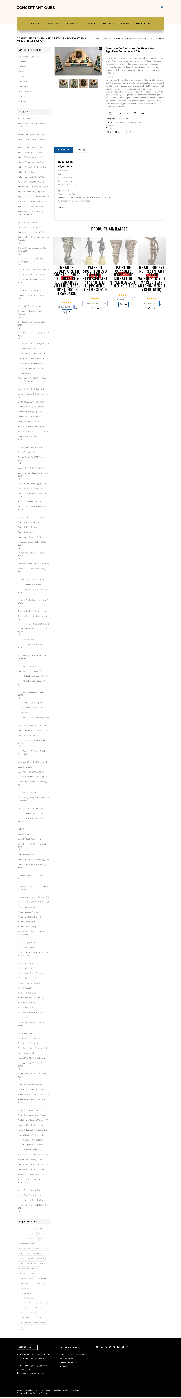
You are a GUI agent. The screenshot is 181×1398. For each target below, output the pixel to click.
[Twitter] (97, 1347)
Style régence (41, 1303)
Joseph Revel (24, 767)
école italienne (39, 1323)
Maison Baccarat (25, 907)
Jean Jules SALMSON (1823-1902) (32, 730)
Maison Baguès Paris (27, 912)
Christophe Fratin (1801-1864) (30, 306)
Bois (33, 1234)
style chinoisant (25, 1278)
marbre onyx (41, 1258)
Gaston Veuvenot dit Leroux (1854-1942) (33, 590)
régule (33, 1273)
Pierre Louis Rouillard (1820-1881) (32, 1094)
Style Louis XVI (25, 1288)
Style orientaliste (25, 1303)
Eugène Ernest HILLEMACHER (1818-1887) (33, 474)
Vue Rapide (69, 311)
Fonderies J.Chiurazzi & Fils (30, 537)
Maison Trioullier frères (28, 983)
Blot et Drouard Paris (27, 222)
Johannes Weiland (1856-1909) (31, 762)
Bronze (22, 1239)
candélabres (32, 1239)
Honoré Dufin (23, 713)
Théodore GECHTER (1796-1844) (32, 1165)
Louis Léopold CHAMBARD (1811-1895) (32, 845)
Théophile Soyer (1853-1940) (30, 1169)
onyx (41, 1263)
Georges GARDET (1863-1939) (31, 611)
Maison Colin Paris (26, 927)
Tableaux (22, 101)
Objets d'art (23, 82)
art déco (120, 123)
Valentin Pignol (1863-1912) (29, 1174)
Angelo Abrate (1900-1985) (29, 162)
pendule (35, 1268)
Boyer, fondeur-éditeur (27, 227)
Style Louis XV (39, 1283)
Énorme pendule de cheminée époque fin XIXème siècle (160, 51)
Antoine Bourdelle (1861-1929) (31, 167)
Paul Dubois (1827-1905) (28, 1038)
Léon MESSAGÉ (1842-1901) (30, 813)
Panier (125, 23)
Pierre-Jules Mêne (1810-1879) (31, 1115)
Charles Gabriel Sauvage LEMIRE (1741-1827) (32, 249)
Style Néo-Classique (26, 1293)
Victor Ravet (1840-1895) (28, 1195)
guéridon (37, 1249)
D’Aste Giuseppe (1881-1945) (30, 354)
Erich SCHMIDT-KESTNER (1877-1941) (31, 437)
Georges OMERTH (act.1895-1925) (32, 624)
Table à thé (40, 1308)
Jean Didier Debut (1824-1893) (31, 726)
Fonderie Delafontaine (27, 522)
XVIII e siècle (24, 1318)
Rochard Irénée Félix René (29, 1150)
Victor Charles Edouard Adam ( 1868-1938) (31, 1180)
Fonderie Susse (24, 532)
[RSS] (106, 1347)
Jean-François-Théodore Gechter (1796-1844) (32, 752)
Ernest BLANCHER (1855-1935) (31, 447)
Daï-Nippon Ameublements (29, 358)
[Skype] (123, 1347)
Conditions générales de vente (73, 1354)
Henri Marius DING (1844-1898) (31, 676)
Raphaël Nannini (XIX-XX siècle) (31, 1130)
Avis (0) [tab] (81, 150)
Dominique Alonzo (26, 373)
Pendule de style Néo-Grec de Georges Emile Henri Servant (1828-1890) (163, 51)
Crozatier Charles (25, 349)
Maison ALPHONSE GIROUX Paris (32, 902)
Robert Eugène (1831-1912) (29, 1145)
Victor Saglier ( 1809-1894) (29, 1200)
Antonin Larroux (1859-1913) (30, 177)
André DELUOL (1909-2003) (30, 157)
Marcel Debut (24, 988)
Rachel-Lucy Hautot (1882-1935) (31, 1120)
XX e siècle (37, 1318)
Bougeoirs (42, 1234)
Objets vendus (105, 38)
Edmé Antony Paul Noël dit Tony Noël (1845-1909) (32, 379)
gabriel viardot (24, 1249)
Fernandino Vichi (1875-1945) (30, 517)
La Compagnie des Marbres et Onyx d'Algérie (33, 799)
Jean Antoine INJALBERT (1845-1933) (33, 718)
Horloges (22, 62)
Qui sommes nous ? (68, 1362)
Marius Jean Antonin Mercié (29, 998)
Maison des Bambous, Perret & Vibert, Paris (31, 933)
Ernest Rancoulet (25, 452)
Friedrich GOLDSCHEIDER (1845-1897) (32, 570)
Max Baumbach (24, 1008)
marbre (30, 1258)
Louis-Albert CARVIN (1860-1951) (32, 860)
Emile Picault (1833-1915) (28, 412)
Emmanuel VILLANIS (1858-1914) (32, 431)
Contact (72, 23)
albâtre (22, 1229)
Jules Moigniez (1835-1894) (29, 772)
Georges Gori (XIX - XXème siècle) (33, 616)
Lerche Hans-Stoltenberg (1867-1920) (32, 819)
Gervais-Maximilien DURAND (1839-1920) (33, 630)
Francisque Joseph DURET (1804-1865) (32, 543)
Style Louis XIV (25, 1283)
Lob (20, 829)
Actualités (53, 23)
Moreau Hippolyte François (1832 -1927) (32, 1023)
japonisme (38, 1253)
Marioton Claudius (26, 993)
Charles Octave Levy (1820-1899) (32, 270)
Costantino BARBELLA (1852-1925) (32, 344)
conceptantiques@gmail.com (32, 1373)
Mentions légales (67, 1358)
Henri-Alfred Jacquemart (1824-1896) (31, 693)
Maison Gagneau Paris (27, 943)
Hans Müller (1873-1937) (28, 671)
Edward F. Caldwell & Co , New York (33, 394)
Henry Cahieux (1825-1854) (29, 703)
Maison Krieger (24, 963)
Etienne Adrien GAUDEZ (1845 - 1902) (31, 458)
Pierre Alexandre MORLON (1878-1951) (32, 1075)
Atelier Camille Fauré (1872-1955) (32, 187)
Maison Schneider (25, 978)
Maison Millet (23, 968)
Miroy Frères (23, 1018)
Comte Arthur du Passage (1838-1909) (32, 323)
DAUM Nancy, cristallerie (28, 363)
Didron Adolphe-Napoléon (29, 368)
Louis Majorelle (24, 855)
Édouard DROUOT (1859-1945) (31, 389)
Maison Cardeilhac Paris (28, 917)
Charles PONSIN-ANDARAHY (30, 275)
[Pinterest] (114, 1347)
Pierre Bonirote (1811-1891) (29, 1085)
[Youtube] (110, 1347)
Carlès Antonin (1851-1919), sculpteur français (33, 238)
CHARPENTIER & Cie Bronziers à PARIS (32, 296)
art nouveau (24, 1234)
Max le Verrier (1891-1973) (29, 1013)
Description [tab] (64, 150)
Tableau (30, 1308)
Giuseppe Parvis (25, 640)
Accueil (35, 23)
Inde (45, 1249)
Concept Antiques (36, 7)
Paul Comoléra (24, 1033)
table (21, 1308)
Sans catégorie (24, 91)
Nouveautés (23, 77)
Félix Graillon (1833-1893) (29, 489)
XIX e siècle (30, 1313)
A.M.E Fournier (24, 119)
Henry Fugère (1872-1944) (29, 708)
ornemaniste (24, 1268)
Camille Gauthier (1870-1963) (30, 232)
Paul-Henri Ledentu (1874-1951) (31, 1048)
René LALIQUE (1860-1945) (29, 1135)
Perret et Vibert (24, 1053)
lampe (22, 1258)
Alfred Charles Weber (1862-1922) (32, 139)
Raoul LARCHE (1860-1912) (29, 1125)
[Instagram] (127, 1347)
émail (21, 1327)
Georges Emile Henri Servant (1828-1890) (33, 601)
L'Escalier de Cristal (26, 793)
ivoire (29, 1253)
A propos (90, 23)
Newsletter (143, 23)
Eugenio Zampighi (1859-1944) (31, 484)
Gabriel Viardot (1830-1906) (30, 579)
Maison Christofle (25, 922)
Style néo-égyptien (133, 123)
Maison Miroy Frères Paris (29, 973)
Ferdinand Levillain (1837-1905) (31, 502)
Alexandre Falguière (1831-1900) (32, 135)
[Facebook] (93, 1347)
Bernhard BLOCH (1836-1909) (30, 207)
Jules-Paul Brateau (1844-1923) (31, 777)
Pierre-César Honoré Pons (29, 1110)
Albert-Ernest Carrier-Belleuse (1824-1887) (31, 125)
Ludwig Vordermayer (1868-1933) (32, 897)
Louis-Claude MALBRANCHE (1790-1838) (33, 866)
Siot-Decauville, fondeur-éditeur (31, 1155)
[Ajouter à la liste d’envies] (76, 307)
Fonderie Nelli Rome (27, 527)
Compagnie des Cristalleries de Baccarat (31, 312)
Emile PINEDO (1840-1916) (29, 417)
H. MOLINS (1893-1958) (28, 666)
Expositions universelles (28, 57)
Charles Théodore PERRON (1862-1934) (32, 281)
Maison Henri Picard (26, 947)
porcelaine (23, 1273)
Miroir (21, 1263)
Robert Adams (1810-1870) (29, 1140)
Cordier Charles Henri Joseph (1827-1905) (33, 334)
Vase (21, 1313)
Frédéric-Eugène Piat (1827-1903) (32, 564)
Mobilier (21, 72)
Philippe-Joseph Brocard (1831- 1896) (31, 1064)
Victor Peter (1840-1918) (28, 1190)
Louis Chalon (23, 834)
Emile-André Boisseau (27, 422)
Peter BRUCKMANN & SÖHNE (30, 1058)
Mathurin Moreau (25, 1003)
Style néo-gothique (26, 1298)
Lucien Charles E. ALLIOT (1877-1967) (31, 876)
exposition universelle (27, 1244)
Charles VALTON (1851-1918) (30, 290)
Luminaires (22, 67)
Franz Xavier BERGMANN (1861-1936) (31, 554)
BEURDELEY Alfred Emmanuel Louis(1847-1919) (31, 213)
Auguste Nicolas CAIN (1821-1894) (32, 197)
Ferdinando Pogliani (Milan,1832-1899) (32, 508)
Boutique (108, 23)
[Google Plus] (118, 1347)
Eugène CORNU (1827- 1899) (30, 468)
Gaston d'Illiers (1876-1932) (29, 584)
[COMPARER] (64, 311)
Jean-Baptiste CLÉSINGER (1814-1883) (32, 741)
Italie (21, 1253)
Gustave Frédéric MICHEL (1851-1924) (31, 646)
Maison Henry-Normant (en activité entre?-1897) (33, 953)
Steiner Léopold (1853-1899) (30, 1160)
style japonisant (41, 1278)
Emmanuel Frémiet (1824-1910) (31, 427)
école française (25, 1323)
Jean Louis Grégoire (26, 735)
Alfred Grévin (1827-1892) (29, 152)
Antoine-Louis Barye (26, 172)
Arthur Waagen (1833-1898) (29, 182)
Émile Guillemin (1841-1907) (30, 407)
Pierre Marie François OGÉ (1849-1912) (32, 1100)
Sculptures (22, 96)
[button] (100, 48)
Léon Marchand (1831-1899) (30, 808)
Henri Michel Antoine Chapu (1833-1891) (33, 682)
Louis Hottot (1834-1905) (28, 839)
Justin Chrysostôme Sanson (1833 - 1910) (33, 783)
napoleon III (31, 1263)
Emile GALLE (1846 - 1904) (29, 402)
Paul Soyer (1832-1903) (28, 1043)
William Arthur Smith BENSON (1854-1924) (33, 1206)
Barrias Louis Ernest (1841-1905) (31, 202)
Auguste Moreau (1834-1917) (30, 192)
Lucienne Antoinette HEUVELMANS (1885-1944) (33, 887)
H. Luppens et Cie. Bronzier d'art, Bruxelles (32, 656)
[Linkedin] (101, 1347)
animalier (31, 1229)
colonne (44, 1239)
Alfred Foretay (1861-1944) (29, 147)
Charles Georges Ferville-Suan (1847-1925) (31, 260)
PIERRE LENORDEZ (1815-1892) (31, 1090)
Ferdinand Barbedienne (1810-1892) (33, 494)
